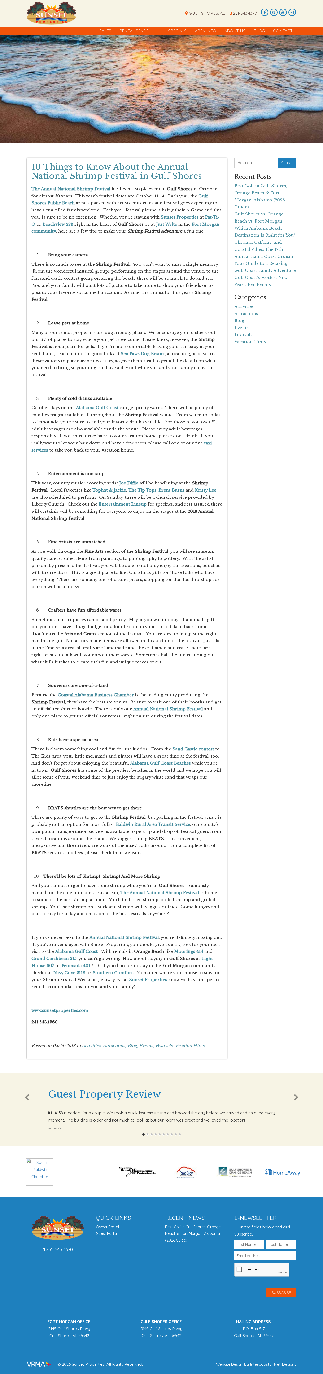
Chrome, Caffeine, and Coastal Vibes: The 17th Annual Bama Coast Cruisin (263, 249)
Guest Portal (107, 1233)
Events (241, 327)
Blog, (132, 1045)
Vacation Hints (190, 1045)
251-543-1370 (244, 13)
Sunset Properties (51, 13)
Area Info (205, 30)
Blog (259, 30)
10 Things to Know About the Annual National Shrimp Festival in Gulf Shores (116, 171)
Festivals (243, 334)
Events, (146, 1045)
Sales (105, 30)
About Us (234, 30)
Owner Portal (107, 1226)
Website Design (229, 1364)
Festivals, (164, 1045)
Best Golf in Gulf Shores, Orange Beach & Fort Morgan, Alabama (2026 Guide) (193, 1233)
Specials (177, 30)
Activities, (92, 1045)
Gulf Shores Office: (162, 1321)
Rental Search (135, 30)
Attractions (246, 313)
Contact (283, 30)
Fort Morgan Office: (69, 1321)
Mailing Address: (254, 1321)
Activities (244, 306)
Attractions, (114, 1045)
